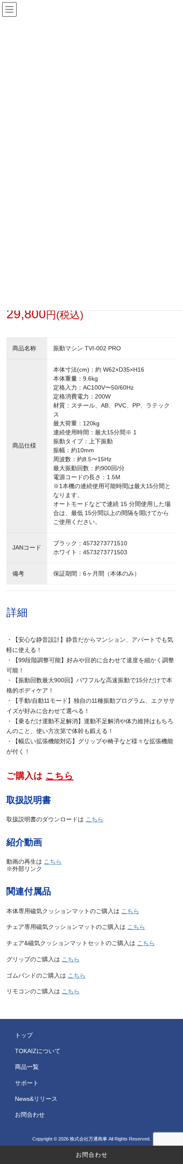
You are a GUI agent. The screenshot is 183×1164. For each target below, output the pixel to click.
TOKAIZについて (37, 1051)
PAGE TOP (170, 1121)
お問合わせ (92, 1154)
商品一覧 (27, 1066)
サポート (27, 1083)
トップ (24, 1035)
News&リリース (36, 1098)
